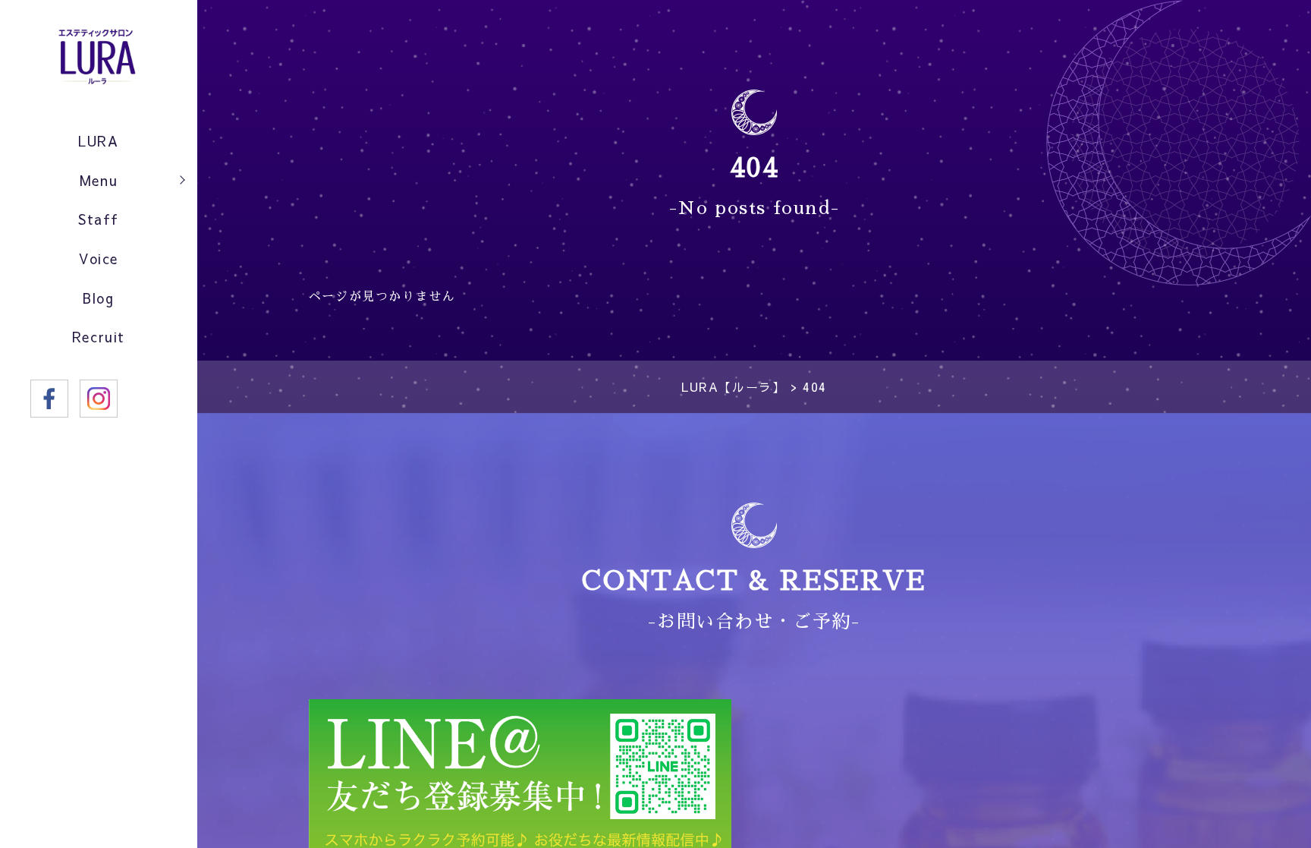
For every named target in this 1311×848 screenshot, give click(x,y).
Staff (98, 219)
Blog (98, 297)
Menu (99, 180)
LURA (98, 140)
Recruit (98, 336)
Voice (98, 258)
